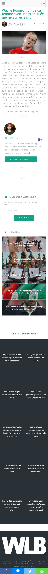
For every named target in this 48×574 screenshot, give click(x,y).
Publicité (26, 561)
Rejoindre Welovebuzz (21, 159)
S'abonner (24, 218)
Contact (42, 564)
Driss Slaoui (18, 23)
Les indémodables (24, 333)
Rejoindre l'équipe (12, 561)
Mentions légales (27, 564)
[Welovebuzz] (12, 3)
